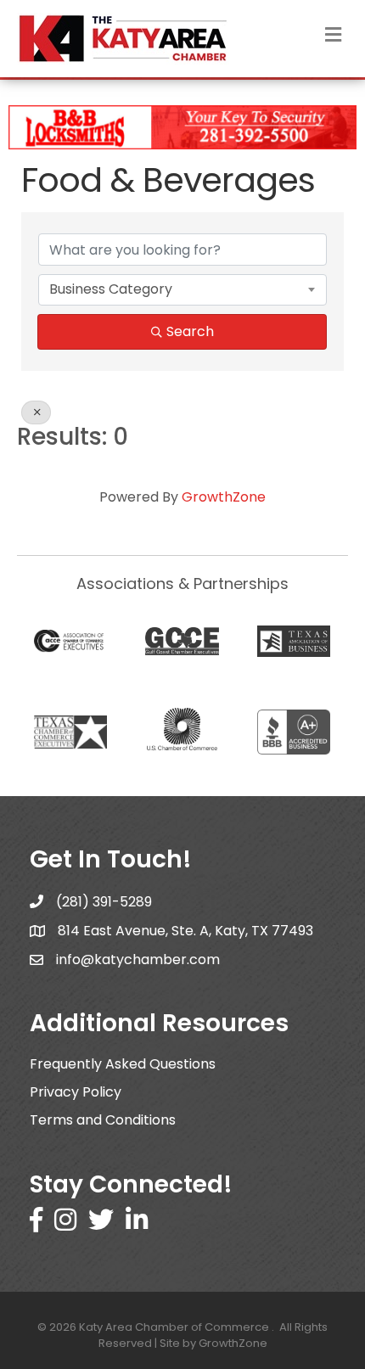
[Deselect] (36, 412)
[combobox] (182, 289)
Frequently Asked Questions (123, 1064)
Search (190, 331)
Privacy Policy (75, 1092)
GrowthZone (224, 497)
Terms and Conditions (103, 1120)
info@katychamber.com (138, 959)
